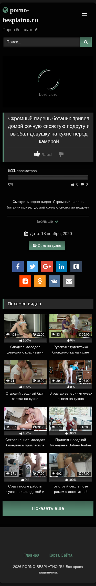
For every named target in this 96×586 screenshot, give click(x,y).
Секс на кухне (49, 245)
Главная (31, 555)
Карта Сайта (60, 555)
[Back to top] (80, 571)
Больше (45, 221)
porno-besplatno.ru (20, 15)
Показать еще (48, 508)
